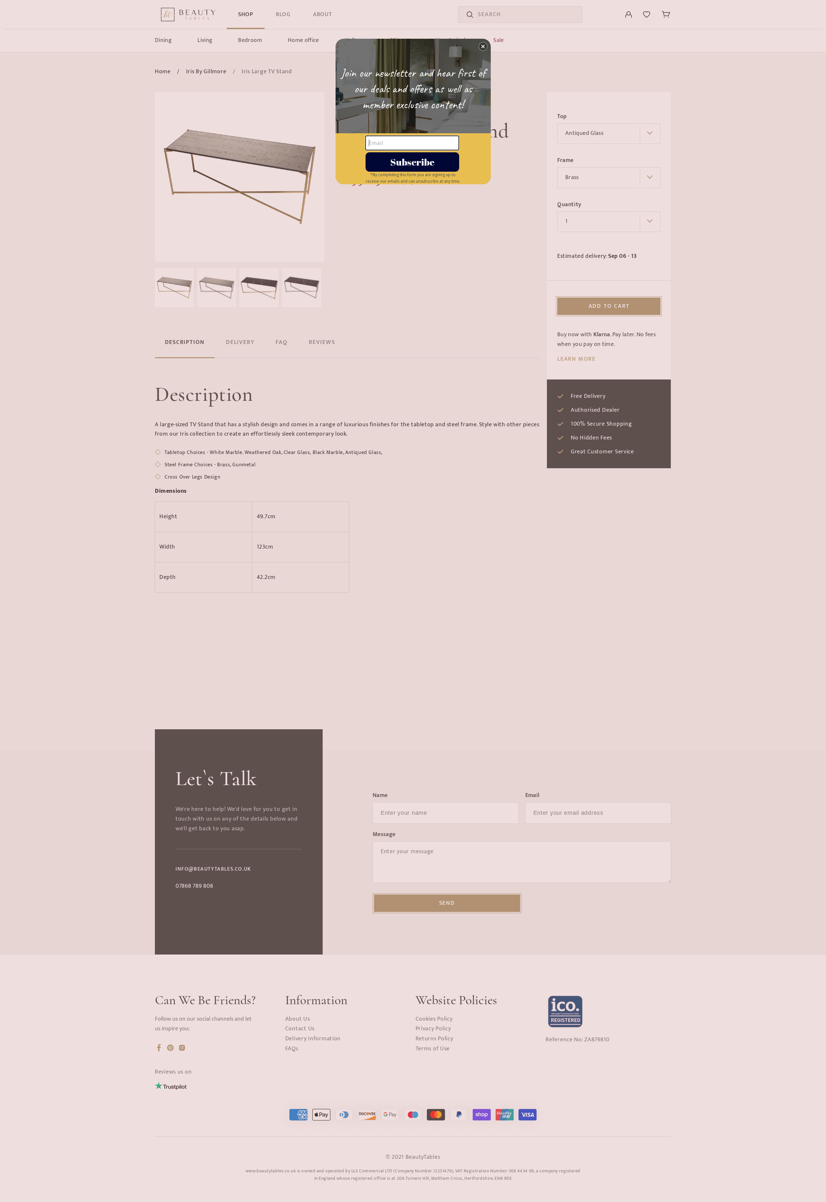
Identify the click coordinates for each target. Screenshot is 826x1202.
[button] (483, 46)
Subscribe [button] (412, 162)
